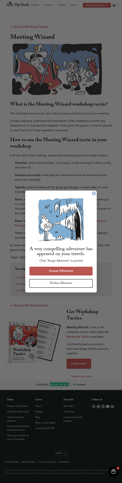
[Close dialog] (93, 193)
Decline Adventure (61, 283)
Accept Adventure (61, 271)
